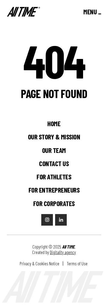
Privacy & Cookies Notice (39, 263)
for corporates (54, 203)
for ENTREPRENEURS (54, 190)
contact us (54, 163)
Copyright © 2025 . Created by (54, 249)
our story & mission (54, 137)
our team (54, 150)
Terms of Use (77, 263)
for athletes (54, 176)
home (53, 123)
